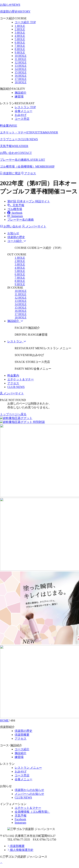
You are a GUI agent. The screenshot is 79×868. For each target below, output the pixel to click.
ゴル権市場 (14, 209)
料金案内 (8, 125)
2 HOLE (20, 29)
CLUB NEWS (16, 386)
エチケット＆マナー (20, 379)
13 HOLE (20, 65)
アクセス (30, 173)
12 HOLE (20, 62)
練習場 (19, 96)
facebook (16, 212)
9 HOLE (20, 52)
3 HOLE (20, 32)
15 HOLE (20, 72)
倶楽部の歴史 (15, 11)
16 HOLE (20, 75)
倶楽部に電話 (11, 173)
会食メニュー (23, 111)
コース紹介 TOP (25, 22)
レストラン (15, 341)
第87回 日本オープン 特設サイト (28, 201)
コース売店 (22, 118)
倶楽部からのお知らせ (29, 790)
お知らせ (10, 4)
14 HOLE (20, 69)
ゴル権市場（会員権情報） (27, 166)
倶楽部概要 (22, 734)
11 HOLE (20, 59)
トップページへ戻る (13, 414)
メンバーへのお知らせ (29, 793)
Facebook (20, 819)
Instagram (16, 216)
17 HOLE (20, 79)
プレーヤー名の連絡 (22, 159)
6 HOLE (20, 42)
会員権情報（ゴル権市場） (32, 811)
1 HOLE (20, 25)
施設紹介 (20, 92)
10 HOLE (20, 55)
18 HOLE (20, 82)
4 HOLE (20, 35)
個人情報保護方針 (21, 849)
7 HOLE (20, 45)
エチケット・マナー (29, 132)
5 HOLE (20, 39)
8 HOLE (20, 49)
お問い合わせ (16, 152)
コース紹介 (15, 241)
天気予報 (14, 146)
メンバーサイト (13, 393)
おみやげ (20, 114)
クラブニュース (19, 139)
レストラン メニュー (28, 767)
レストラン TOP (25, 107)
